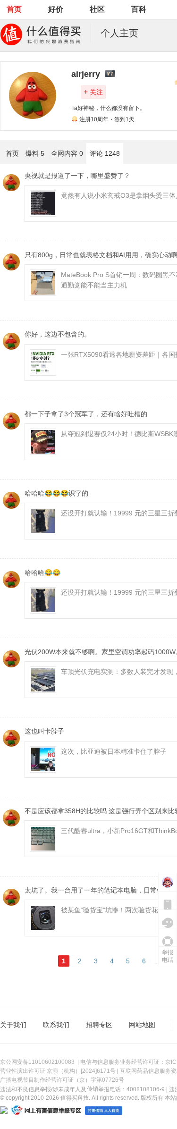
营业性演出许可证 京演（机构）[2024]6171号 (58, 1071)
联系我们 (56, 1024)
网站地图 (142, 1024)
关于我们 (13, 1024)
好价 (55, 9)
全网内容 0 (67, 153)
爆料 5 (34, 153)
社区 (97, 9)
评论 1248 (105, 153)
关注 (93, 92)
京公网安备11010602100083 (37, 1062)
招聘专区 (99, 1024)
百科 (138, 9)
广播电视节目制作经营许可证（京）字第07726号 (62, 1080)
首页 (14, 9)
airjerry (85, 74)
